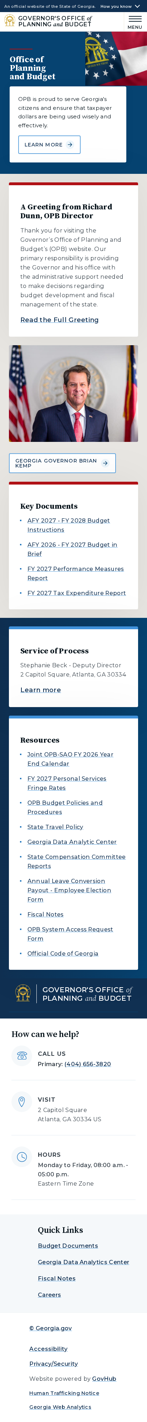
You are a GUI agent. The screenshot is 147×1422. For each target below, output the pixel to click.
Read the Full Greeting (59, 320)
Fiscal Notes (45, 914)
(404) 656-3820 (88, 1064)
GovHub (104, 1378)
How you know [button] (116, 6)
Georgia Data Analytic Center (72, 842)
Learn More (44, 144)
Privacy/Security (53, 1363)
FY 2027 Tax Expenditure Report (76, 593)
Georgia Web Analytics (60, 1407)
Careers (49, 1295)
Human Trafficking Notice (64, 1393)
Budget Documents (68, 1245)
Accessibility (48, 1349)
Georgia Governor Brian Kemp (56, 463)
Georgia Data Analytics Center (83, 1262)
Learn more (40, 690)
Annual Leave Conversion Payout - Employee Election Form (69, 890)
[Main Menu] (133, 21)
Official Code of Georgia (63, 953)
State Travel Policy (55, 827)
